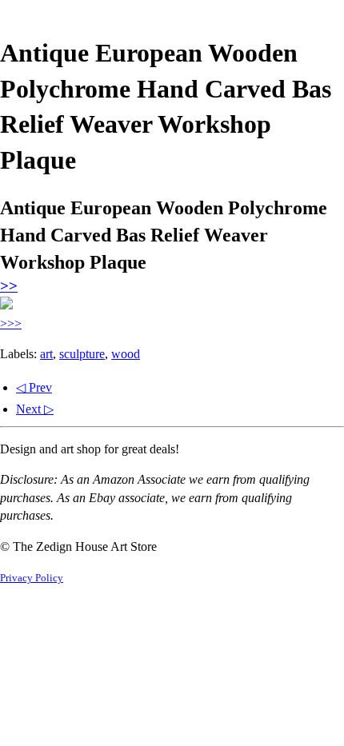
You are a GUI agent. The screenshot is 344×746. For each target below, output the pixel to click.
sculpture (82, 354)
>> (9, 285)
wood (125, 354)
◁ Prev (34, 387)
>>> (11, 323)
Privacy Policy (31, 578)
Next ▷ (35, 409)
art (46, 354)
